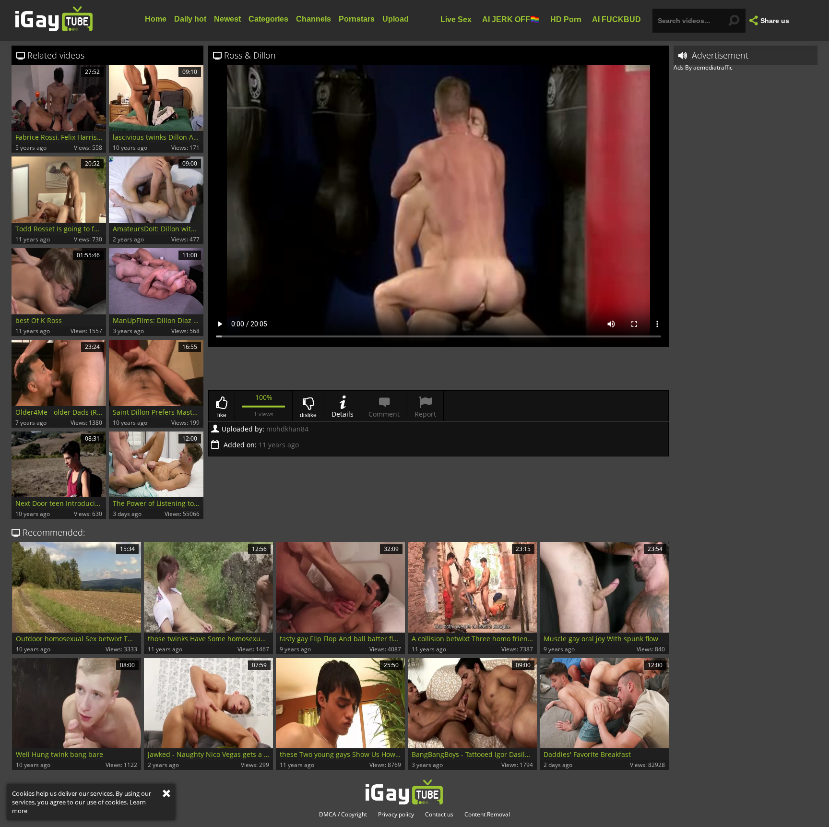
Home (155, 19)
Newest (227, 19)
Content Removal (487, 814)
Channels (313, 19)
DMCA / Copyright (343, 814)
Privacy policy (396, 814)
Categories (268, 19)
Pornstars (357, 19)
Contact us (439, 814)
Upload (395, 19)
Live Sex (456, 19)
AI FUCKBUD (616, 19)
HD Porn (565, 19)
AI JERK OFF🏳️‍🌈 (511, 19)
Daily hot (190, 19)
